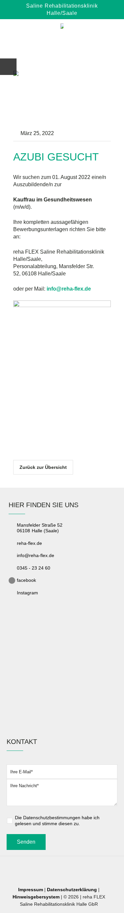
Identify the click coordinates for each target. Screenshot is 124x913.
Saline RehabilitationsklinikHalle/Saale (62, 9)
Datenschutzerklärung (72, 889)
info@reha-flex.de (35, 555)
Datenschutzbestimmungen (51, 817)
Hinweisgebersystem (36, 896)
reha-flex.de (29, 543)
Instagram (27, 592)
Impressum (30, 889)
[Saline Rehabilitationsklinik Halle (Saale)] (62, 27)
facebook (26, 580)
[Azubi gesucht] (62, 97)
